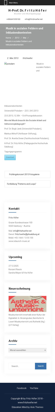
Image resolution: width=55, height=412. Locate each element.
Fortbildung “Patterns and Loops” (21, 184)
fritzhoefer (28, 58)
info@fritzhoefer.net (34, 19)
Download (10, 157)
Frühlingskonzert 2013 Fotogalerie (24, 174)
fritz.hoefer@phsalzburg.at (27, 234)
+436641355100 (13, 19)
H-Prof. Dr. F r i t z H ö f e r (27, 10)
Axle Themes (36, 407)
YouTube (34, 388)
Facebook (22, 388)
